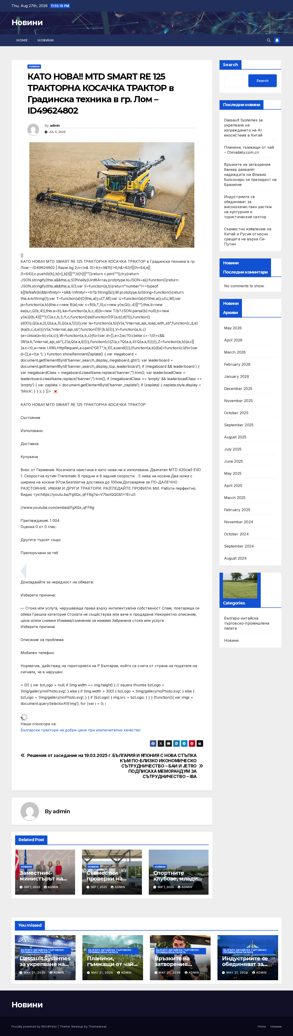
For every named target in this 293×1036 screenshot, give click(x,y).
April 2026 (233, 340)
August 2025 (235, 437)
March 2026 (235, 352)
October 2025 (236, 413)
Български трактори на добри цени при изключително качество (81, 730)
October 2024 (236, 534)
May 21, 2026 (35, 972)
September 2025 (239, 425)
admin (55, 125)
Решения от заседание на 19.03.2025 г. (69, 755)
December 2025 (238, 388)
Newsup (77, 1026)
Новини (27, 22)
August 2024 (235, 558)
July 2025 (233, 449)
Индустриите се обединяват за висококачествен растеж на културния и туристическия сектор (248, 206)
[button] (269, 40)
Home (21, 40)
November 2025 (238, 400)
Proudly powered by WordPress (34, 1026)
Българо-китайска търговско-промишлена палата (246, 623)
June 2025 (233, 461)
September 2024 (239, 546)
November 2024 (238, 522)
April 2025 (233, 485)
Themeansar (97, 1026)
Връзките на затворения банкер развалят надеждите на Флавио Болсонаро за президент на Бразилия (250, 174)
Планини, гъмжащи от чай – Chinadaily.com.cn (112, 964)
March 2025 (235, 497)
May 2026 (233, 328)
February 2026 (237, 364)
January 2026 (236, 376)
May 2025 (233, 473)
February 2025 (237, 509)
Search (230, 64)
